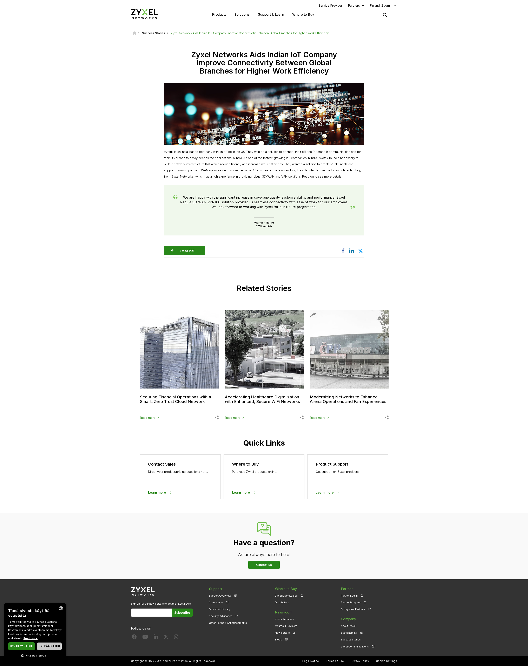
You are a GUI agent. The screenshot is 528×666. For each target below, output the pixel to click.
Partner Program (351, 602)
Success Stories (351, 639)
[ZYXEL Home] (144, 14)
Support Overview (220, 595)
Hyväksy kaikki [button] (21, 646)
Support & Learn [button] (271, 14)
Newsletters (282, 632)
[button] (35, 655)
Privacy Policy (360, 660)
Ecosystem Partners (353, 609)
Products (219, 14)
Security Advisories (220, 616)
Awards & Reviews (286, 625)
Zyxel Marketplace (286, 595)
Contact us (264, 565)
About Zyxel (348, 625)
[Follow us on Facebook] (134, 637)
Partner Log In (349, 595)
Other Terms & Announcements (228, 622)
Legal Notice (310, 660)
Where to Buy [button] (303, 14)
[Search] (385, 15)
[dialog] (35, 632)
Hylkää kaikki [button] (49, 646)
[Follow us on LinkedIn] (156, 637)
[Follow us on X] (166, 637)
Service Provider (330, 5)
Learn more (157, 492)
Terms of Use (335, 660)
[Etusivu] (135, 33)
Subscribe (182, 612)
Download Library (219, 609)
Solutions (242, 14)
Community (216, 602)
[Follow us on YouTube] (145, 637)
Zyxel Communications (355, 646)
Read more (148, 418)
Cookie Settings (386, 660)
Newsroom (283, 612)
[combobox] (61, 608)
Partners (354, 5)
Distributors (282, 602)
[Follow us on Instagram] (176, 637)
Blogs (278, 639)
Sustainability (349, 632)
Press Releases (284, 619)
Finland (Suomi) (381, 5)
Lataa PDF (187, 251)
